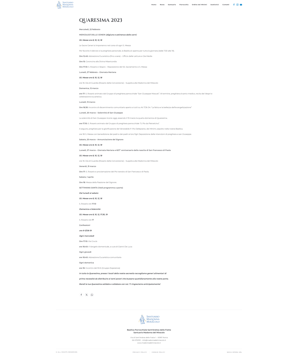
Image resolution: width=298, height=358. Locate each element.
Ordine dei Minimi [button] (199, 4)
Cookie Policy (158, 352)
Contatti (225, 4)
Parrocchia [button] (183, 4)
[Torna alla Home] (64, 4)
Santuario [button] (172, 4)
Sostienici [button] (215, 4)
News (162, 4)
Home (153, 4)
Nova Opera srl (234, 352)
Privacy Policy (140, 352)
